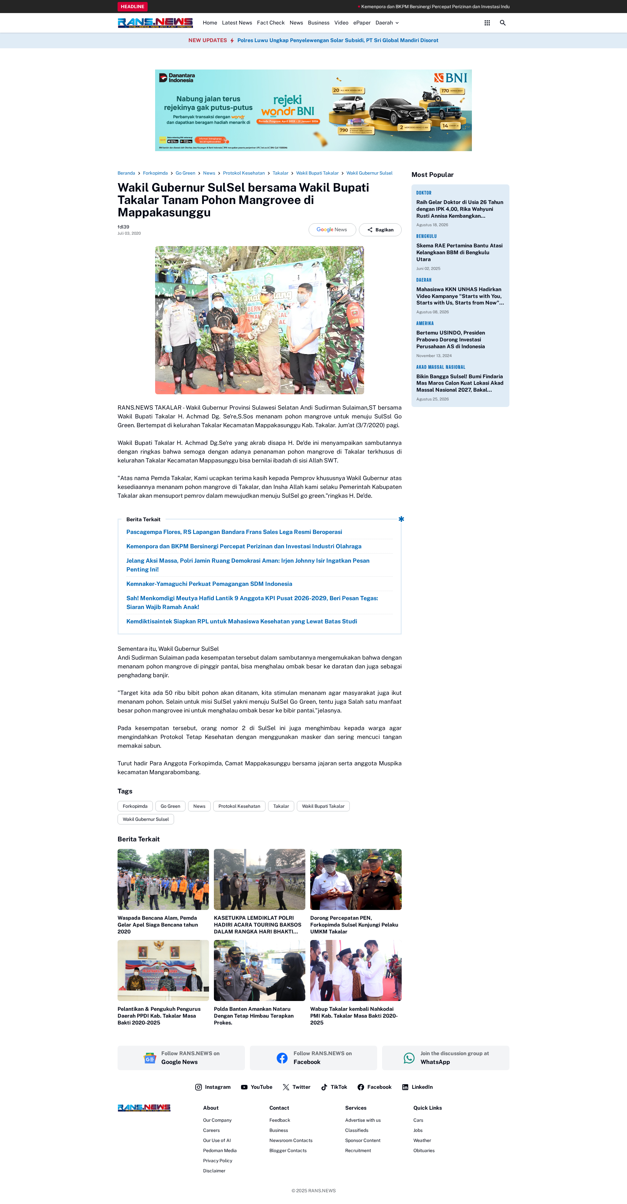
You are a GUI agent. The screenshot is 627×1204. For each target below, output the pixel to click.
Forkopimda (135, 806)
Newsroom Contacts (291, 1140)
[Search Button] (502, 22)
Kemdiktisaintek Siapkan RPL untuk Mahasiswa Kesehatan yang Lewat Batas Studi (241, 621)
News (296, 23)
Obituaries (424, 1150)
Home (210, 23)
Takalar (281, 806)
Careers (211, 1130)
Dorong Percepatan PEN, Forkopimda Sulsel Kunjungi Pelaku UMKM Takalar (354, 925)
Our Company (217, 1120)
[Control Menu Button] (487, 22)
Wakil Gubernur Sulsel (146, 819)
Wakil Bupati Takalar (323, 806)
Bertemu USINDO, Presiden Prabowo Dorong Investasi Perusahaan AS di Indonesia (450, 340)
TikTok (339, 1087)
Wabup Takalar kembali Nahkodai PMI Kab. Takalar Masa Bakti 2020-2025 (354, 1016)
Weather (422, 1140)
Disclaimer (214, 1170)
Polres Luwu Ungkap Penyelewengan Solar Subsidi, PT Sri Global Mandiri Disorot (338, 40)
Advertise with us (363, 1120)
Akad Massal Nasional (441, 367)
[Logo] (144, 1107)
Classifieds (356, 1130)
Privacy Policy (217, 1160)
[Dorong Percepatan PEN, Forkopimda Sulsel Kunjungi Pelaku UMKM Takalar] (356, 879)
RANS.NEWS (322, 1190)
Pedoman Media (220, 1150)
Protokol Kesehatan (239, 806)
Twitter (302, 1087)
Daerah (384, 23)
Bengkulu (426, 236)
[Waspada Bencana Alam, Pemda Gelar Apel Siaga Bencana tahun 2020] (163, 879)
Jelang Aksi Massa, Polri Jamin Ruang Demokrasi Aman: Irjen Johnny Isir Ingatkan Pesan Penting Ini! (248, 565)
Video (341, 23)
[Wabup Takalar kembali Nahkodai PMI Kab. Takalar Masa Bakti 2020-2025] (356, 970)
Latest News (237, 23)
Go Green (170, 806)
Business (319, 23)
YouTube (261, 1087)
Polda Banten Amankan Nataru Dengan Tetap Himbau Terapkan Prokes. (254, 1016)
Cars (418, 1120)
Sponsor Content (362, 1140)
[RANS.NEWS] (155, 22)
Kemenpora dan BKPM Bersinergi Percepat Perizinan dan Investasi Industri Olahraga (416, 6)
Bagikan (385, 229)
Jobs (418, 1130)
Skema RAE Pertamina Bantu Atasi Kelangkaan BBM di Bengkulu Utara (459, 252)
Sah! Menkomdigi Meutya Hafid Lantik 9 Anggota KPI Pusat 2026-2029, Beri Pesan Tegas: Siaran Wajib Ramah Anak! (252, 602)
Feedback (279, 1120)
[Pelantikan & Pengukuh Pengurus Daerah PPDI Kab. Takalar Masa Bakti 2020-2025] (163, 970)
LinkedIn (422, 1087)
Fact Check (271, 23)
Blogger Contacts (288, 1150)
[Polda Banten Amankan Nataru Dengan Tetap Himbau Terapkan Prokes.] (259, 970)
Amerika (425, 323)
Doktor (424, 192)
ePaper (362, 23)
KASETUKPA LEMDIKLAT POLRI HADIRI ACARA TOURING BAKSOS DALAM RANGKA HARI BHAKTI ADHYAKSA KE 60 (257, 925)
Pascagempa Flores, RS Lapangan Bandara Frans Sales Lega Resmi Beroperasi (234, 531)
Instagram (218, 1087)
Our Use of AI (217, 1140)
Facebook (379, 1087)
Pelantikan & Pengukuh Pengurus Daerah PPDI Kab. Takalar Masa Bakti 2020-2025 (159, 1016)
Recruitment (358, 1150)
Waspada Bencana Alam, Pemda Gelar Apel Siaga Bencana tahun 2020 (158, 925)
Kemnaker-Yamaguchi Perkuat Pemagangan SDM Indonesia (209, 583)
